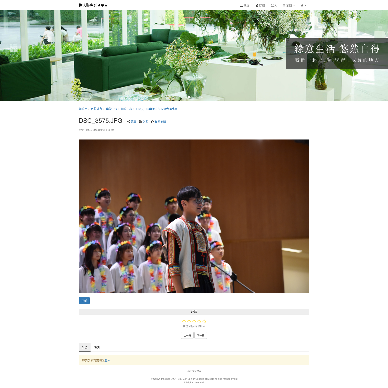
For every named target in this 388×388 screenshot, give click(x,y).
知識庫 (83, 109)
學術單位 (111, 109)
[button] (303, 5)
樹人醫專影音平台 (93, 5)
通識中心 (126, 109)
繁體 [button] (289, 5)
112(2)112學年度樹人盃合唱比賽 (156, 109)
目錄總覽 (96, 109)
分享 (133, 122)
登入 (107, 360)
